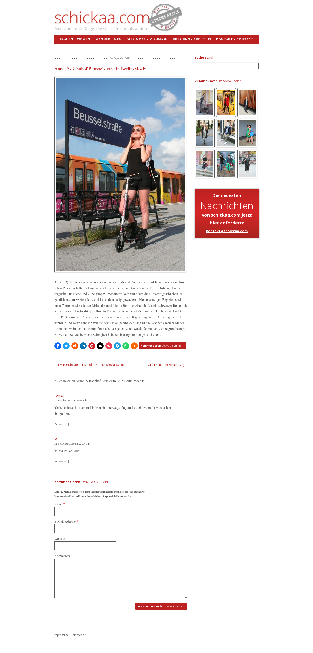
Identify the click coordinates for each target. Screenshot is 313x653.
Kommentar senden (161, 606)
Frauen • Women (75, 39)
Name (59, 504)
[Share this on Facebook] (57, 345)
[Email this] (100, 345)
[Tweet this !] (66, 345)
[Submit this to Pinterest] (91, 345)
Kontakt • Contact (234, 39)
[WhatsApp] (125, 345)
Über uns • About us (192, 39)
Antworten (60, 424)
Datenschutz (78, 635)
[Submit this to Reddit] (74, 345)
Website (59, 538)
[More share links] (134, 345)
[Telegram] (117, 345)
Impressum (61, 635)
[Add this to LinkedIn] (83, 345)
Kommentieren (162, 346)
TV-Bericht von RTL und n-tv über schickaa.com (90, 364)
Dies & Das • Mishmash (147, 39)
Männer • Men (109, 39)
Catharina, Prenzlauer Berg (166, 364)
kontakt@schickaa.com (227, 230)
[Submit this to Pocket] (108, 345)
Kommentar (62, 555)
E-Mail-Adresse (66, 521)
